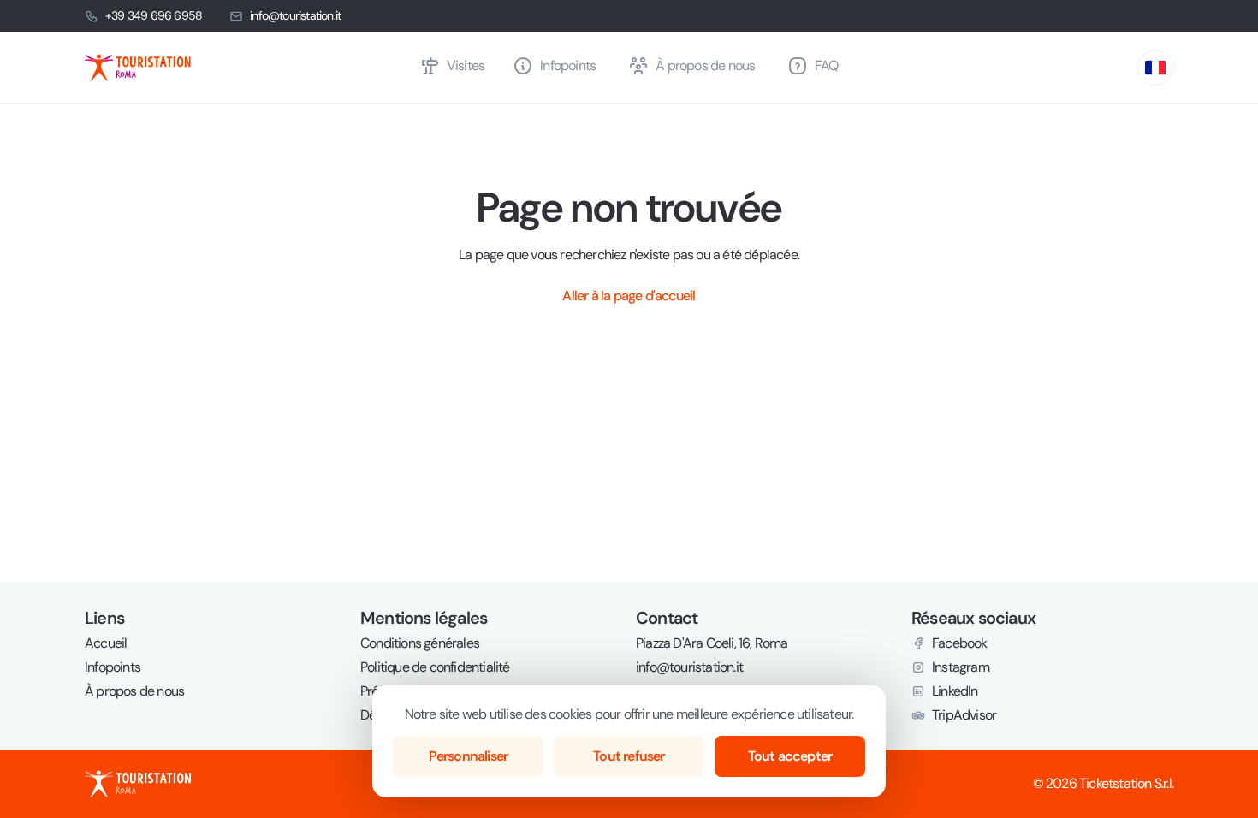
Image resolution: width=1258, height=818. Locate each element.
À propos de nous (134, 691)
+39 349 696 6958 (153, 15)
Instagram (960, 667)
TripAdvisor (964, 715)
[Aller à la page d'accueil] (245, 67)
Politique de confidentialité (435, 667)
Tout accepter (790, 756)
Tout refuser (628, 756)
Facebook (960, 643)
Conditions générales (419, 643)
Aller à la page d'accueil (628, 296)
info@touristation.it (295, 15)
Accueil (106, 643)
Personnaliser (468, 756)
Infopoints (112, 667)
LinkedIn (955, 691)
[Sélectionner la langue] (1155, 68)
